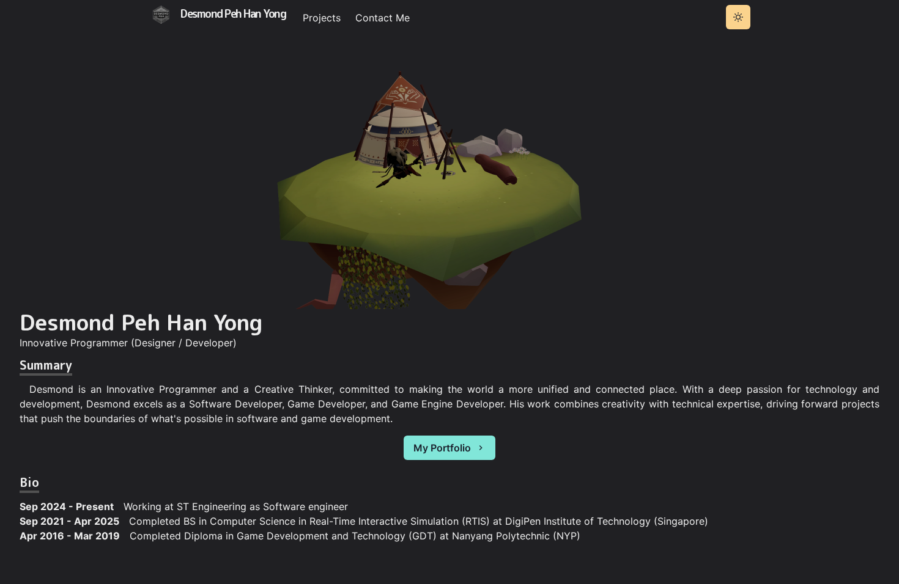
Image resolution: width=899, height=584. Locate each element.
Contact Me (382, 18)
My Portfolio (442, 448)
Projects (322, 18)
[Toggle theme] (738, 17)
